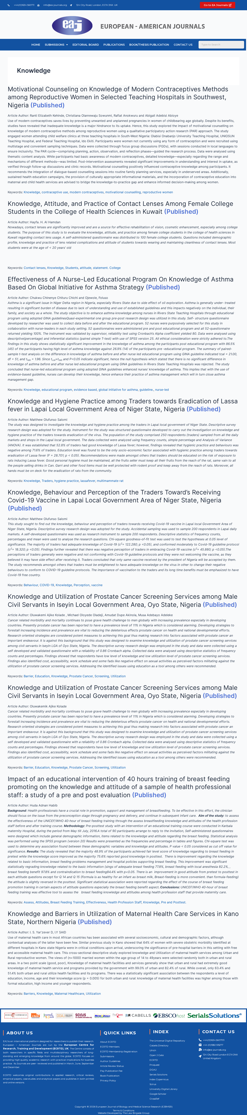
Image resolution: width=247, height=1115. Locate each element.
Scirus (153, 1084)
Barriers (29, 993)
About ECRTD (108, 1041)
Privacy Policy (108, 1080)
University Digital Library (164, 1089)
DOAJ (153, 1069)
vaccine (96, 585)
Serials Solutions (158, 1074)
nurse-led (162, 390)
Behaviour (31, 585)
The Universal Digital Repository (167, 1040)
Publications (114, 44)
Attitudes (42, 902)
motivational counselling (123, 192)
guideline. (146, 390)
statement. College (107, 268)
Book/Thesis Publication (149, 44)
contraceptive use (55, 192)
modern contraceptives (87, 192)
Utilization (118, 676)
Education (42, 676)
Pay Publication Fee (111, 1070)
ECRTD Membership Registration (118, 1051)
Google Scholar (158, 1093)
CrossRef (154, 1098)
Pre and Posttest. (173, 902)
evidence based (85, 390)
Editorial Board (86, 44)
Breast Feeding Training (67, 902)
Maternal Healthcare (69, 993)
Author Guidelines (110, 1061)
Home (35, 44)
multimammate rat (110, 481)
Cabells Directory (159, 1045)
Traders (47, 481)
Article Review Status (112, 1066)
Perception (82, 585)
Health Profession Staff (124, 902)
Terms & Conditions (123, 1110)
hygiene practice (66, 481)
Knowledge (32, 192)
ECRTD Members (109, 1046)
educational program (57, 390)
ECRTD (154, 1060)
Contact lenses (35, 268)
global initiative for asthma (118, 390)
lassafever (87, 481)
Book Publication (109, 1075)
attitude (85, 268)
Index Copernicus (159, 1079)
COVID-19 (47, 585)
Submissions (54, 44)
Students (71, 268)
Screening (102, 676)
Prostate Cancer (81, 676)
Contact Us (183, 44)
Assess (29, 902)
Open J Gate (157, 1055)
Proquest (155, 1064)
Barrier (28, 676)
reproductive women (158, 192)
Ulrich (153, 1050)
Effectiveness (96, 902)
